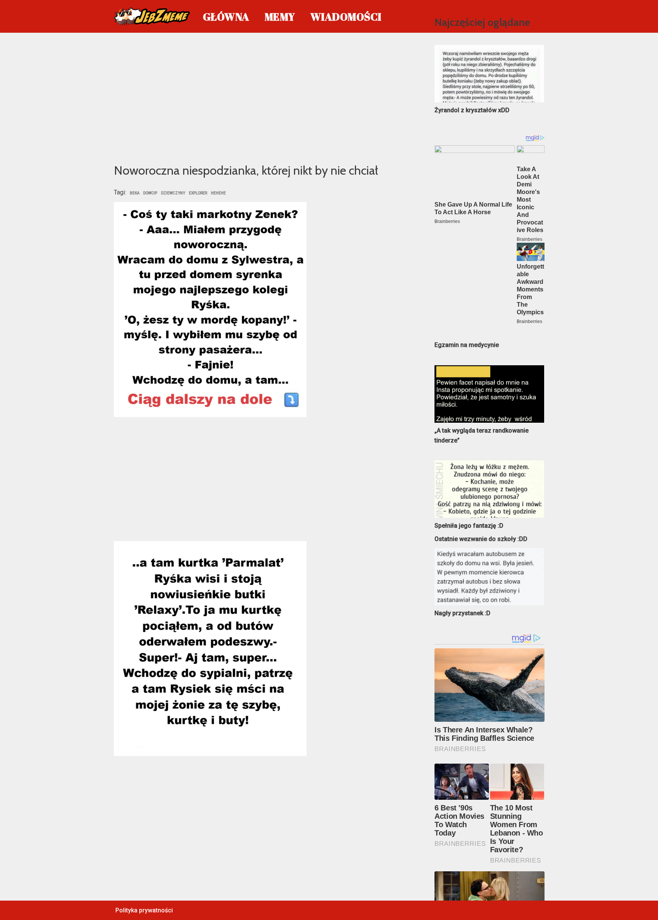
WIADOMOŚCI (346, 16)
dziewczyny (173, 193)
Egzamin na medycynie (466, 345)
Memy (280, 16)
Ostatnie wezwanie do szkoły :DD (480, 539)
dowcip (150, 193)
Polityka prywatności (144, 910)
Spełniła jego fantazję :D (468, 525)
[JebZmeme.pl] (152, 16)
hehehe (218, 193)
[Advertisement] (263, 96)
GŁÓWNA (226, 16)
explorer (198, 193)
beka (134, 193)
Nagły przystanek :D (462, 613)
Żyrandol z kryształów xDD (471, 110)
